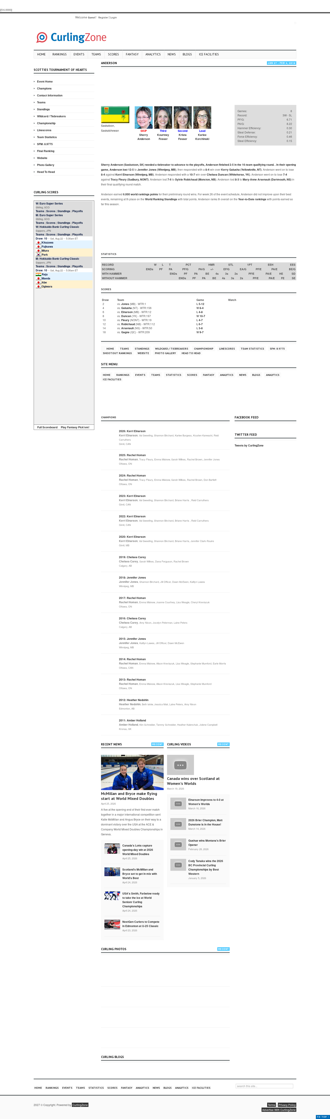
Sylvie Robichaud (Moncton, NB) (195, 179)
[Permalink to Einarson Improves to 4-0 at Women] (178, 803)
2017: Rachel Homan (132, 598)
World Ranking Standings (161, 199)
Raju (45, 274)
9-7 (202, 332)
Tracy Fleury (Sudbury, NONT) (130, 179)
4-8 (201, 312)
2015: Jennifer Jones (132, 639)
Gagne (125, 332)
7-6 (169, 179)
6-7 (201, 324)
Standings (43, 109)
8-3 (237, 179)
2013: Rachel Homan (132, 679)
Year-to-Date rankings (252, 199)
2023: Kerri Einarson (132, 496)
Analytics (153, 54)
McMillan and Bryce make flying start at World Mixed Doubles (129, 796)
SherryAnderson (143, 137)
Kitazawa (47, 242)
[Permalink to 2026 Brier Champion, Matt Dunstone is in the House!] (178, 823)
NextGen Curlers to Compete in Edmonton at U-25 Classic (140, 924)
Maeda (46, 278)
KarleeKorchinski (202, 137)
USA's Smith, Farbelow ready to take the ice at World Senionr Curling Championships (141, 899)
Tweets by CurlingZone (249, 445)
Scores (113, 54)
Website (42, 158)
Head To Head (46, 172)
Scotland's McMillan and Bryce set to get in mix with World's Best (139, 873)
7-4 (285, 174)
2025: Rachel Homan (132, 455)
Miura (45, 250)
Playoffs (77, 211)
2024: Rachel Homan (132, 475)
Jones (125, 304)
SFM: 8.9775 (45, 144)
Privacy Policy (287, 1105)
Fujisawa (47, 246)
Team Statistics (47, 137)
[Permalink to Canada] (112, 848)
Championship (46, 123)
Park (45, 255)
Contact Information (49, 95)
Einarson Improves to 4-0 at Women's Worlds (206, 802)
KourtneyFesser (163, 137)
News (172, 54)
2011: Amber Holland (132, 720)
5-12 (201, 304)
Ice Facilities (209, 54)
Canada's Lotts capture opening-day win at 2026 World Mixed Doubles (137, 849)
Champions (44, 88)
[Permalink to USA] (112, 895)
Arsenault (127, 328)
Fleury (125, 320)
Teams (96, 54)
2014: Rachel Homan (132, 659)
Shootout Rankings (117, 353)
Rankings (60, 54)
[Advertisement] (63, 355)
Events (79, 54)
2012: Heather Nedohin (133, 700)
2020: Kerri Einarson (132, 537)
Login (113, 17)
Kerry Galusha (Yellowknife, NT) (241, 170)
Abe (44, 282)
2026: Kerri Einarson (132, 431)
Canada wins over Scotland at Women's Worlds (193, 781)
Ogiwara (47, 286)
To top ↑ (323, 1116)
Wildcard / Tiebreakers (51, 116)
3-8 (201, 328)
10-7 (192, 174)
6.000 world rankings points (140, 194)
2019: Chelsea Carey (132, 557)
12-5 (131, 170)
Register (103, 17)
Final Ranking (45, 151)
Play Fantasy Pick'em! (75, 427)
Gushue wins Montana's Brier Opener (207, 842)
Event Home (45, 81)
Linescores (44, 130)
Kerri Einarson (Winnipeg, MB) (134, 174)
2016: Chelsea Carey (132, 618)
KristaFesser (182, 137)
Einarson (127, 312)
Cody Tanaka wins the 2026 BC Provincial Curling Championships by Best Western (205, 867)
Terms (271, 1105)
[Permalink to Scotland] (112, 871)
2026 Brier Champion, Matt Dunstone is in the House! (205, 822)
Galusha (126, 308)
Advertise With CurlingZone (279, 1110)
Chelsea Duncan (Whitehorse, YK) (228, 174)
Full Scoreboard (47, 427)
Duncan (126, 316)
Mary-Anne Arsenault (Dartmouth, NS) (267, 179)
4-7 (201, 320)
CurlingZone (80, 1105)
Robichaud (128, 324)
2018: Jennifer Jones (132, 577)
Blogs (187, 54)
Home (41, 54)
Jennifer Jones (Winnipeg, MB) (156, 170)
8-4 (207, 170)
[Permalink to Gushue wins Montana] (178, 843)
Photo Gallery (45, 165)
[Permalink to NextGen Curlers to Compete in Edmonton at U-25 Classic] (112, 924)
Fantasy (132, 54)
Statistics (173, 375)
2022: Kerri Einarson (132, 516)
